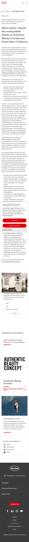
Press (7, 11)
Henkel (8, 444)
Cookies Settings (7, 229)
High (7, 303)
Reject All (14, 220)
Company (5, 483)
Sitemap (14, 517)
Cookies (14, 529)
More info (6, 386)
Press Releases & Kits (18, 11)
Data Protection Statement (14, 526)
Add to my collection (12, 309)
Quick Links (6, 494)
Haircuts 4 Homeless (8, 72)
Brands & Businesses (9, 488)
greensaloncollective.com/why (10, 261)
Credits (14, 520)
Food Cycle (20, 72)
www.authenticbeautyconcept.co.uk (13, 389)
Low (7, 306)
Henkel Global (10, 447)
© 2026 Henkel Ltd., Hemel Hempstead (14, 534)
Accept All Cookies (14, 226)
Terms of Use (14, 523)
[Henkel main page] (4, 2)
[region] (14, 217)
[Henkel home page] (2, 11)
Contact (13, 504)
